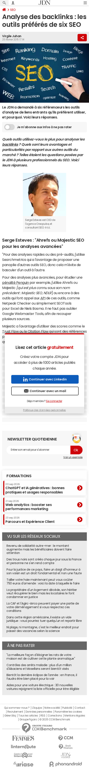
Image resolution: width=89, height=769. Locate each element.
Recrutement (15, 711)
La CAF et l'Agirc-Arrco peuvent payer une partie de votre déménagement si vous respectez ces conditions (42, 607)
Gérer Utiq (10, 715)
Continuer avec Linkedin (48, 379)
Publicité (67, 708)
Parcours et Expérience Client (29, 520)
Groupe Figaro (28, 719)
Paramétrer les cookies (68, 711)
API (43, 298)
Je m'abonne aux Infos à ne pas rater (44, 127)
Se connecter (54, 401)
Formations (18, 476)
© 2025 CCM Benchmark (54, 719)
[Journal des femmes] (23, 738)
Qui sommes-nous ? (17, 708)
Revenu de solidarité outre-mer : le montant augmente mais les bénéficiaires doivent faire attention (39, 549)
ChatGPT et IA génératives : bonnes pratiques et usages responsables (35, 488)
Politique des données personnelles (44, 410)
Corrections (55, 715)
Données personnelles (38, 711)
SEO (13, 9)
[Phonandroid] (65, 764)
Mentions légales (74, 715)
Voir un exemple (73, 457)
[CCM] (65, 738)
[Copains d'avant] (23, 755)
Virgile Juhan (11, 36)
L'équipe (37, 708)
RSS (42, 715)
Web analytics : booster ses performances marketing (28, 505)
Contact (80, 708)
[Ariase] (23, 764)
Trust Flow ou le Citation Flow (25, 331)
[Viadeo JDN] (65, 755)
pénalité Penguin (15, 282)
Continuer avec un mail (48, 390)
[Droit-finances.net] (65, 747)
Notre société (52, 708)
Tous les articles (28, 715)
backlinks (10, 144)
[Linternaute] (23, 747)
